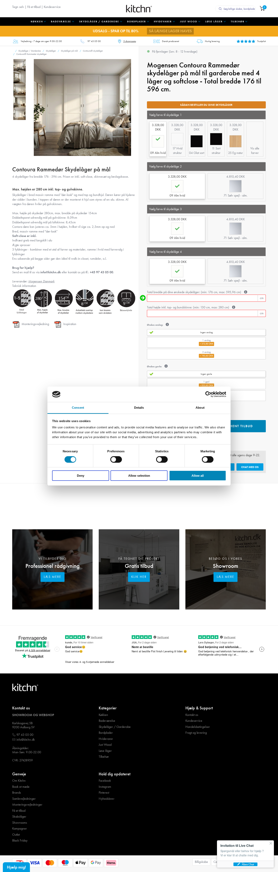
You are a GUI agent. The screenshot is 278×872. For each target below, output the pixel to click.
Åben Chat (248, 864)
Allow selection (139, 475)
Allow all (198, 475)
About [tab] (200, 407)
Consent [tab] (78, 407)
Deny (80, 475)
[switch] (116, 459)
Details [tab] (139, 407)
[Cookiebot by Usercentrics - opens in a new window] (208, 394)
